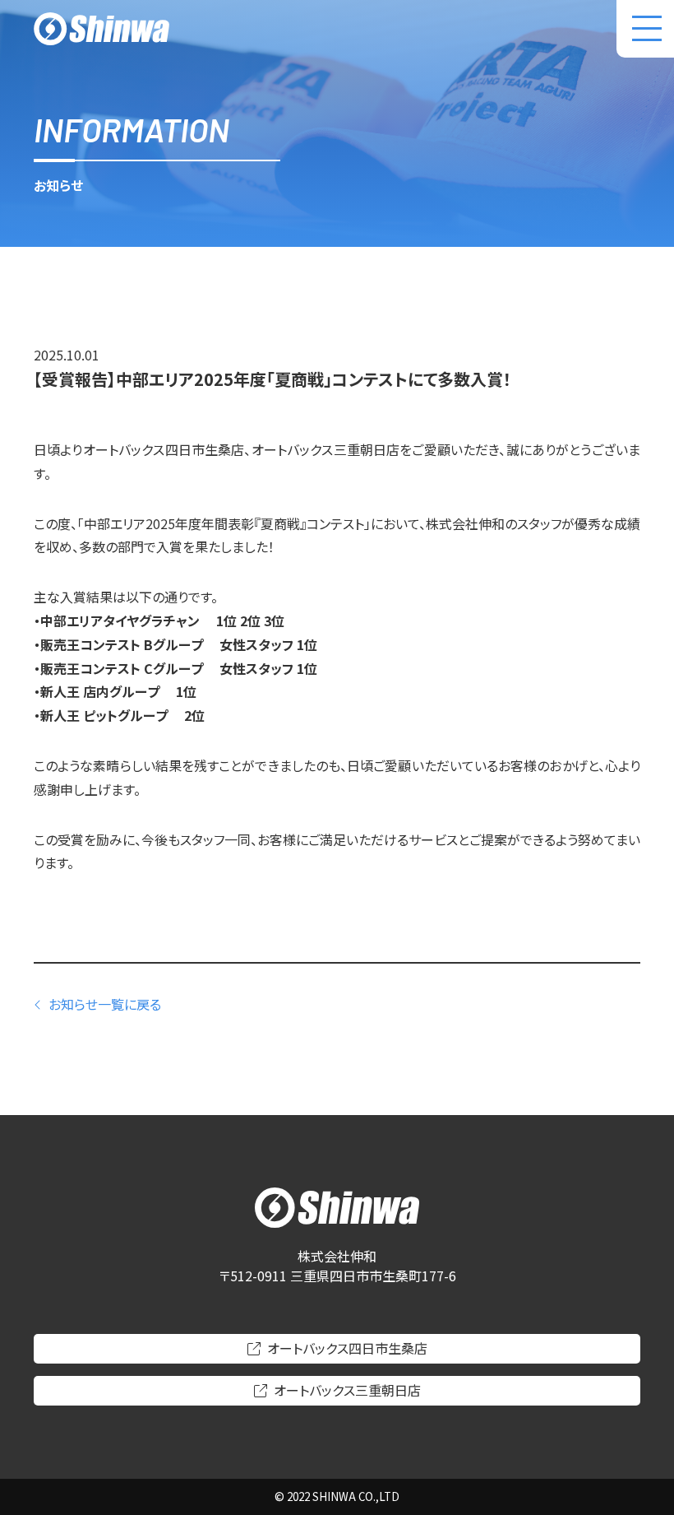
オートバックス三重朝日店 (347, 1390)
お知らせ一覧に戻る (104, 1004)
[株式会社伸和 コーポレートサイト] (101, 28)
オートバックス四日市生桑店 (347, 1348)
